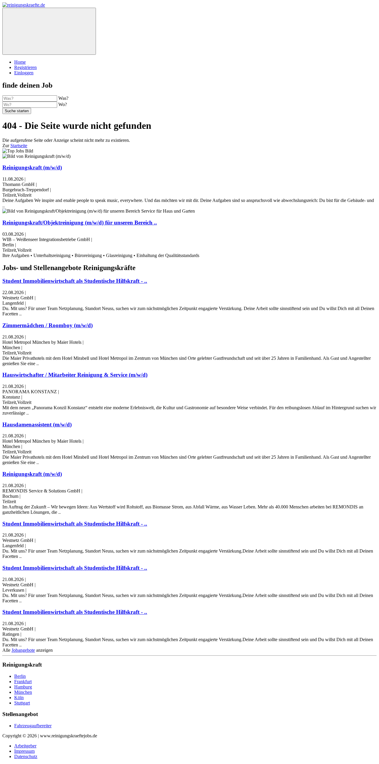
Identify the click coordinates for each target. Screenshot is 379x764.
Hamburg (23, 686)
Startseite (18, 145)
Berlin (20, 676)
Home (20, 62)
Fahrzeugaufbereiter (33, 725)
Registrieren (25, 67)
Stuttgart (22, 702)
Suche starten (17, 111)
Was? (63, 98)
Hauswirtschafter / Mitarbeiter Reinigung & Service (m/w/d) (74, 375)
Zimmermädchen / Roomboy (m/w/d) (47, 325)
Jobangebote (23, 650)
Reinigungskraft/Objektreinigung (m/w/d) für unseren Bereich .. (79, 222)
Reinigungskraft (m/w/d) (32, 167)
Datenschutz (25, 756)
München (23, 692)
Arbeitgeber (25, 745)
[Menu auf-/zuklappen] (49, 31)
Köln (19, 697)
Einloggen (23, 72)
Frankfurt (23, 681)
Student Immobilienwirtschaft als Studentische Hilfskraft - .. (74, 281)
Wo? (62, 104)
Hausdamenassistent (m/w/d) (37, 424)
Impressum (24, 751)
